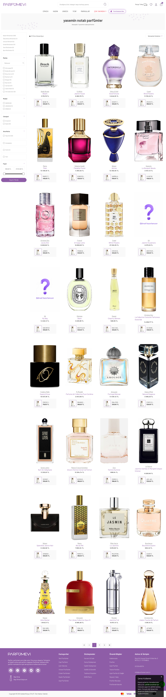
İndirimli (7, 150)
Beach (45, 93)
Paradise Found (79, 168)
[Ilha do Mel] (79, 517)
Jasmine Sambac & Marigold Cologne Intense (148, 470)
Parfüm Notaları (115, 681)
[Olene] (79, 289)
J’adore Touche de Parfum (148, 620)
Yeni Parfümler (8, 47)
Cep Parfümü (63, 662)
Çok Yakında (63, 666)
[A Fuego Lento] (79, 214)
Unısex (65, 11)
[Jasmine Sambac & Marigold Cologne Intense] (149, 440)
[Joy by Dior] (45, 214)
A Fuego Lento (79, 243)
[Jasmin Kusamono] (149, 214)
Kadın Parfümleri (9, 35)
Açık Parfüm (114, 666)
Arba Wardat (45, 620)
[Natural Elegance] (149, 366)
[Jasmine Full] (114, 592)
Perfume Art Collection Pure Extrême (79, 394)
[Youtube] (38, 670)
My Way (45, 318)
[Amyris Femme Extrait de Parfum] (79, 440)
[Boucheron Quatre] (149, 517)
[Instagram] (17, 670)
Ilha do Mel (79, 545)
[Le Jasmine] (114, 517)
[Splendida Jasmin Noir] (45, 517)
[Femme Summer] (114, 440)
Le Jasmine (114, 545)
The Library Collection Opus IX (79, 620)
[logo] (14, 4)
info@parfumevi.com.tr (142, 672)
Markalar (85, 11)
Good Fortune (114, 93)
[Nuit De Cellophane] (45, 440)
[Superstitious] (45, 366)
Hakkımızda (113, 658)
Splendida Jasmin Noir (45, 545)
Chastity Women (114, 318)
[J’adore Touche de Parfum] (149, 592)
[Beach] (45, 65)
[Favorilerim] (151, 4)
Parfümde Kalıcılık (116, 684)
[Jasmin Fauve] (79, 65)
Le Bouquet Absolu (149, 168)
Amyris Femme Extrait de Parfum (79, 470)
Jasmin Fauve (79, 93)
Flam (45, 168)
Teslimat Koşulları (90, 673)
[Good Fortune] (114, 65)
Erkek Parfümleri (9, 44)
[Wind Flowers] (149, 65)
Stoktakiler (8, 143)
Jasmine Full (114, 620)
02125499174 (139, 666)
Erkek (45, 11)
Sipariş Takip (114, 677)
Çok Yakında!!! (100, 11)
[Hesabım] (156, 4)
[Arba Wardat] (45, 592)
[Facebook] (11, 670)
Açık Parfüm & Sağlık (117, 673)
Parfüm (112, 662)
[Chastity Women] (114, 289)
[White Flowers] (114, 214)
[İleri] (104, 645)
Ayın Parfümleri (8, 50)
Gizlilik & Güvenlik (90, 669)
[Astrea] (114, 140)
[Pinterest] (24, 670)
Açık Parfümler (64, 681)
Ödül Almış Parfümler (10, 38)
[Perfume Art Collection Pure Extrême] (79, 366)
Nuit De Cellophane (45, 470)
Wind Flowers (149, 93)
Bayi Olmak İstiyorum (20, 679)
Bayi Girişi (17, 677)
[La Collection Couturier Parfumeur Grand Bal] (149, 289)
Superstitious (45, 394)
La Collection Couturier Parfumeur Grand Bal (147, 318)
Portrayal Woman (114, 394)
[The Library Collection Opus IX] (79, 592)
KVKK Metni (88, 677)
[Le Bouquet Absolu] (149, 140)
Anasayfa (74, 24)
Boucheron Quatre (148, 545)
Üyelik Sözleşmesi (90, 666)
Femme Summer (114, 470)
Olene (79, 318)
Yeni (74, 11)
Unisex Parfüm (8, 41)
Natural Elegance (148, 394)
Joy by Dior (45, 243)
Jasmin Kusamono (149, 243)
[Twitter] (31, 670)
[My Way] (45, 289)
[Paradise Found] (79, 140)
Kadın (55, 11)
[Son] (110, 645)
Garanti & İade (89, 658)
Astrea (114, 168)
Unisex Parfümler (64, 669)
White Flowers (114, 243)
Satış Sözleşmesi (90, 662)
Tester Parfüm (114, 669)
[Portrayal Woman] (114, 366)
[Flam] (45, 140)
